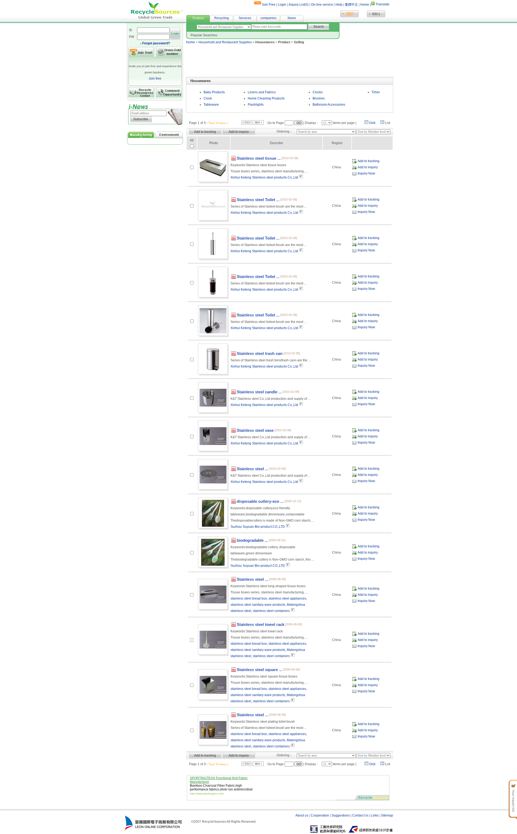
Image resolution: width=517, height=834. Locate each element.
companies (268, 18)
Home (364, 4)
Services (245, 18)
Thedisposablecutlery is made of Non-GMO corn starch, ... (272, 520)
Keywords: (258, 165)
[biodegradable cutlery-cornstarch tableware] (213, 552)
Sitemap (387, 815)
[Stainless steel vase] (213, 436)
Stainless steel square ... (259, 669)
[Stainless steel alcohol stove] (213, 474)
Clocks (318, 92)
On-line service (322, 4)
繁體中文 (351, 4)
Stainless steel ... (252, 468)
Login (282, 4)
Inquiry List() (299, 4)
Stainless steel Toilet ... (258, 199)
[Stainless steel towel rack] (213, 639)
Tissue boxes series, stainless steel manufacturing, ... (269, 171)
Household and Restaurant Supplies (225, 42)
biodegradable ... (252, 540)
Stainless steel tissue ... (259, 158)
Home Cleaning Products (266, 98)
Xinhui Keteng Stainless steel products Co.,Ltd (264, 177)
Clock (208, 98)
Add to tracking (368, 161)
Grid (372, 123)
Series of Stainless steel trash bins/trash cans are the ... (270, 360)
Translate (382, 4)
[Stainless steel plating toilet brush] (213, 730)
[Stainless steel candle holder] (213, 397)
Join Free (268, 4)
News (292, 18)
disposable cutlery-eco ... (260, 501)
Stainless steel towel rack (260, 624)
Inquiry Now (366, 173)
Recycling (221, 18)
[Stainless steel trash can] (213, 359)
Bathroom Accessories (329, 104)
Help (339, 4)
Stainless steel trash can (259, 353)
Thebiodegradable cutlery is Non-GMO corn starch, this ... (272, 559)
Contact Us (360, 815)
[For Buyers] (349, 17)
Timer (376, 92)
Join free (155, 78)
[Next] (258, 124)
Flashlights (256, 104)
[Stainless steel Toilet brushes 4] (213, 320)
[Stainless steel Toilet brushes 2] (213, 243)
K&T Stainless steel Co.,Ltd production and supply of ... (270, 399)
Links (375, 815)
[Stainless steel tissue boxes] (213, 167)
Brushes (319, 98)
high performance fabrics (216, 787)
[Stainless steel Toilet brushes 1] (213, 205)
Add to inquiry (368, 167)
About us (301, 815)
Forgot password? (156, 43)
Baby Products (214, 92)
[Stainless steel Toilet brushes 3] (213, 282)
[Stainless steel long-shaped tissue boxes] (213, 594)
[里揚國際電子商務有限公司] (153, 830)
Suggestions (340, 815)
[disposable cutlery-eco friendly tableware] (213, 513)
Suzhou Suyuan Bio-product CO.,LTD (257, 527)
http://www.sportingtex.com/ (207, 793)
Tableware (211, 104)
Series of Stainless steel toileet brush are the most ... (268, 206)
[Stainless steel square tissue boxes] (213, 684)
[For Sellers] (376, 17)
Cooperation (320, 815)
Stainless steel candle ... (259, 392)
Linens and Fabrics (262, 92)
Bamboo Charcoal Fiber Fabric (212, 785)
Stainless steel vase (255, 430)
